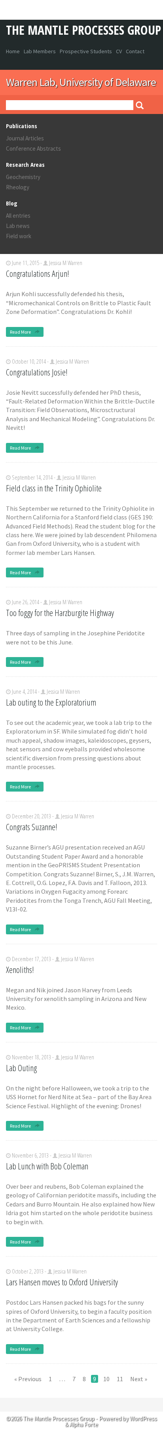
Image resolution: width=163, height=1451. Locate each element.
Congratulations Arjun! (37, 273)
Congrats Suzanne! (31, 827)
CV (119, 51)
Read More (21, 332)
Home (13, 51)
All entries (18, 215)
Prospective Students (86, 51)
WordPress (143, 1418)
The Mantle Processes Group (83, 29)
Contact (135, 51)
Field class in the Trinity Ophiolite (54, 488)
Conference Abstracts (33, 148)
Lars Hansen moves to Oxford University (62, 1282)
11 (120, 1379)
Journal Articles (25, 138)
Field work (18, 236)
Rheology (17, 187)
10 (106, 1379)
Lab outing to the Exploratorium (51, 702)
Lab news (18, 226)
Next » (138, 1379)
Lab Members (40, 51)
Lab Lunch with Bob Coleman (47, 1166)
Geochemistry (23, 177)
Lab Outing (21, 1068)
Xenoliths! (20, 969)
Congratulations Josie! (37, 372)
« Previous (28, 1379)
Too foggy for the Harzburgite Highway (60, 612)
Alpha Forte (84, 1424)
